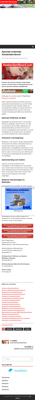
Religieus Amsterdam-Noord (10, 314)
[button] (33, 46)
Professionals (5, 377)
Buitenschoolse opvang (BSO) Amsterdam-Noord (17, 312)
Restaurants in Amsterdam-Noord (12, 292)
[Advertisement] (17, 26)
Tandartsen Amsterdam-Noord (11, 296)
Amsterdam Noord (7, 325)
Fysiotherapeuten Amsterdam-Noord (13, 298)
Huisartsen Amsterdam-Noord (11, 304)
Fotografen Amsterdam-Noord (11, 300)
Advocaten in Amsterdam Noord (11, 320)
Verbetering (5, 386)
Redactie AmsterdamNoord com (19, 58)
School (27, 329)
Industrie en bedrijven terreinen (11, 316)
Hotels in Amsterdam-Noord (10, 288)
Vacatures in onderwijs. (9, 98)
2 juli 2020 (6, 58)
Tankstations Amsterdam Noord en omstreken (16, 318)
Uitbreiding (5, 380)
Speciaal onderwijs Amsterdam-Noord (13, 310)
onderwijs (18, 329)
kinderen (9, 329)
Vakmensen (5, 383)
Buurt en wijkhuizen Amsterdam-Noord (13, 290)
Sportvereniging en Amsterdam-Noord (13, 294)
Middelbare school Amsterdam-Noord (13, 308)
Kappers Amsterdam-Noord (10, 302)
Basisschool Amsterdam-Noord (11, 306)
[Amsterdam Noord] (17, 7)
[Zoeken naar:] (17, 359)
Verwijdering (5, 389)
